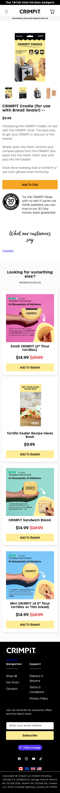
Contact (12, 688)
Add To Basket (30, 367)
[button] (6, 11)
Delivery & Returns (36, 678)
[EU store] (27, 769)
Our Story (12, 682)
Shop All (11, 676)
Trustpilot (7, 250)
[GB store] (33, 769)
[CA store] (20, 769)
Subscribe (29, 735)
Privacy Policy (39, 698)
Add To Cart (30, 184)
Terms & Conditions (37, 690)
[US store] (39, 769)
